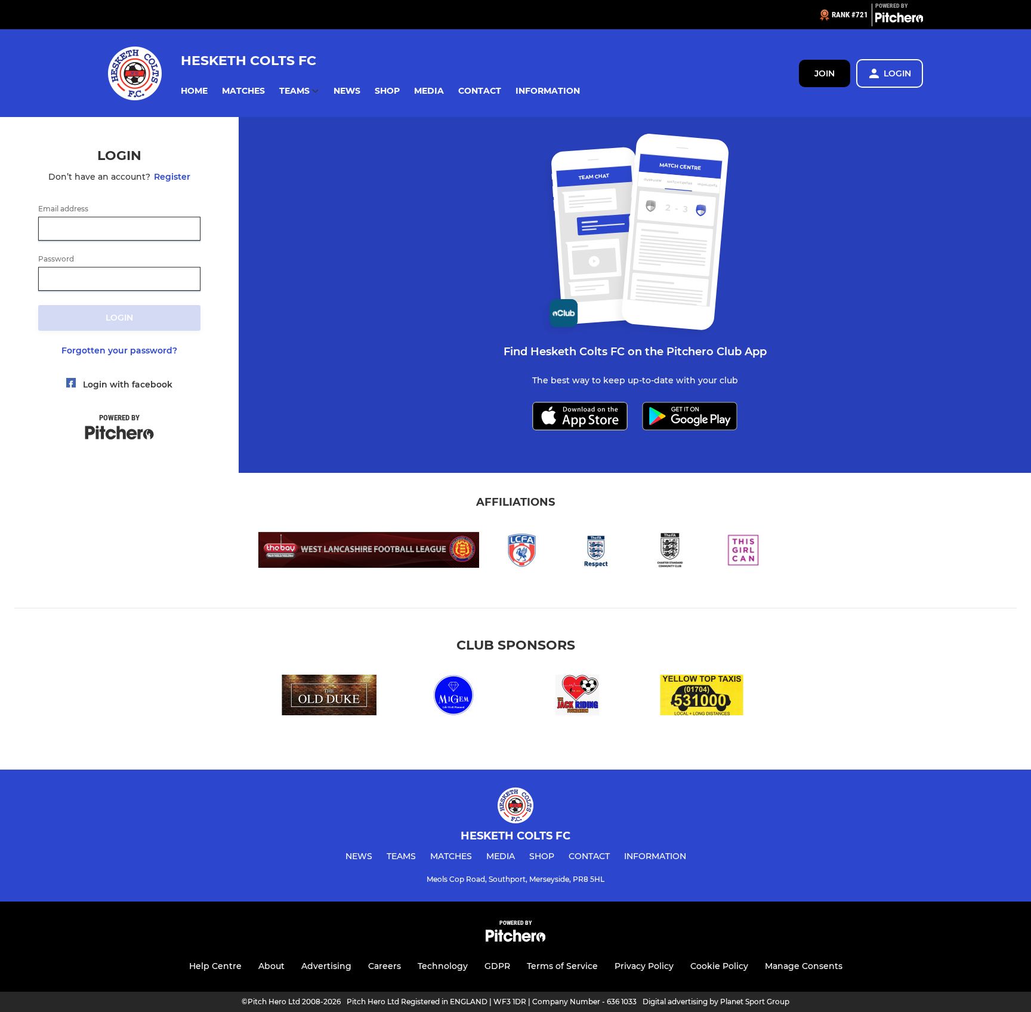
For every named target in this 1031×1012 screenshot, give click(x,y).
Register (172, 176)
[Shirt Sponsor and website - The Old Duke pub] (329, 697)
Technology (443, 966)
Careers (384, 966)
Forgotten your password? (119, 350)
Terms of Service (562, 966)
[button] (194, 91)
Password (56, 259)
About (271, 966)
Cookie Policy (719, 966)
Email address (63, 209)
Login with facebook (127, 384)
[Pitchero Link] (899, 20)
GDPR (497, 966)
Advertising (326, 966)
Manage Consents (803, 966)
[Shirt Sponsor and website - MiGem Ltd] (453, 697)
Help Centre (215, 966)
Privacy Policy (644, 966)
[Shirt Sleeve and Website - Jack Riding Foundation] (577, 697)
